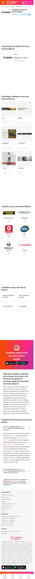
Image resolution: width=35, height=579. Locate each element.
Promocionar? (5, 497)
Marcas (4, 501)
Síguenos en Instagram (8, 520)
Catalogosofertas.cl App (8, 504)
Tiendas (7, 6)
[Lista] (26, 2)
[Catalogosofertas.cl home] (12, 2)
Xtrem (12, 6)
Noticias (4, 510)
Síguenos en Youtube (8, 523)
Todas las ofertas (7, 499)
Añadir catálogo (6, 508)
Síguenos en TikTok (7, 525)
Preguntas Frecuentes (8, 495)
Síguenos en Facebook (8, 518)
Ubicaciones (19, 6)
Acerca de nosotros (7, 506)
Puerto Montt (9, 444)
